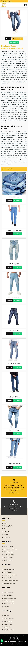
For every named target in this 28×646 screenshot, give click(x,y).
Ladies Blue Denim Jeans (10, 575)
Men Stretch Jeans (9, 554)
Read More (9, 200)
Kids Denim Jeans (8, 592)
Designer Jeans (8, 624)
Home (5, 523)
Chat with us (15, 42)
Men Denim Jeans (8, 546)
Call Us (8, 39)
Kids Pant (6, 606)
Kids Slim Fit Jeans (9, 603)
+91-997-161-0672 (7, 1)
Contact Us (14, 510)
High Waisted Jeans (9, 629)
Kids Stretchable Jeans (10, 598)
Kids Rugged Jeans (9, 601)
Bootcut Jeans (7, 621)
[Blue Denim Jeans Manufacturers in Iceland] (14, 250)
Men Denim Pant (8, 560)
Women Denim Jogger (10, 577)
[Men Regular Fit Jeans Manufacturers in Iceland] (14, 383)
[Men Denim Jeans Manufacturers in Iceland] (14, 183)
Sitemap (6, 534)
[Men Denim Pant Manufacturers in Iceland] (14, 317)
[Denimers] (3, 5)
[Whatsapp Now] (2, 640)
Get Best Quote (18, 39)
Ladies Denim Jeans (9, 572)
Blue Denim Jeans (8, 552)
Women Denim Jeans (9, 569)
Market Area (7, 537)
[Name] (25, 5)
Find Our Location (14, 493)
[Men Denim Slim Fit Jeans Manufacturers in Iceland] (14, 217)
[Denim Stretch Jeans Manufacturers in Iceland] (14, 350)
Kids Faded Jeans (8, 595)
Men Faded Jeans (8, 557)
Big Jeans (6, 615)
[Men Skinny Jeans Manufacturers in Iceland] (14, 416)
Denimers (10, 636)
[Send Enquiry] (14, 23)
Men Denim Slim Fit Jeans (10, 549)
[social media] (10, 638)
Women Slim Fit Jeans (10, 583)
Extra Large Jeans (8, 618)
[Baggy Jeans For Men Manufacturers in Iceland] (14, 450)
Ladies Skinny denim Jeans (11, 580)
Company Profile (8, 526)
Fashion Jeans (7, 627)
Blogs (5, 528)
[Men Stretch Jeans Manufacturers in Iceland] (14, 283)
